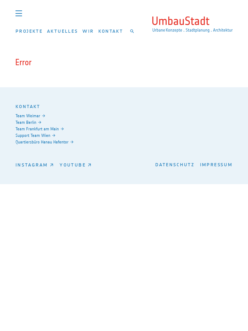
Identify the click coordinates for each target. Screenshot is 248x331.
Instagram (32, 165)
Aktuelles (62, 31)
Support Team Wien (33, 135)
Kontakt (110, 31)
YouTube (73, 165)
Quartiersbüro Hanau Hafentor (42, 142)
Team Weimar (28, 115)
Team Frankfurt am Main (37, 128)
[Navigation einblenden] (18, 13)
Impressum (216, 164)
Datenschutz (174, 164)
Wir (88, 31)
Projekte (29, 31)
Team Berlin (26, 122)
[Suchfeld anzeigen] (132, 31)
